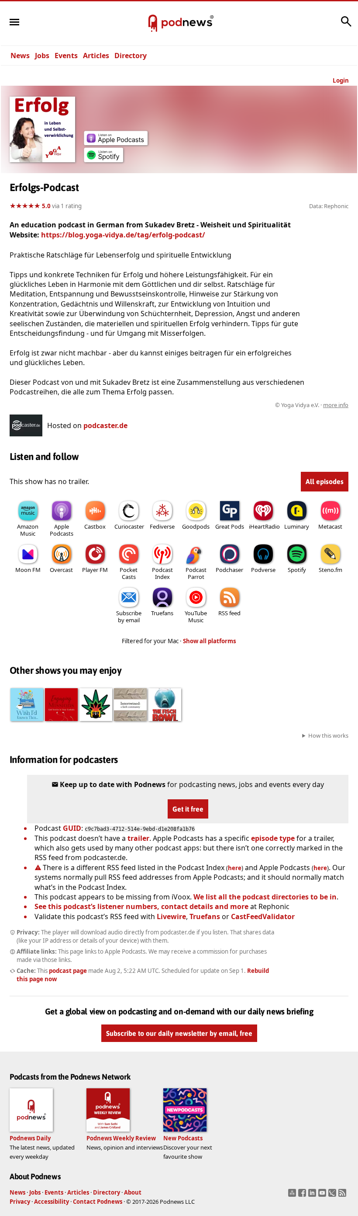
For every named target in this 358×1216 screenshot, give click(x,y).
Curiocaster (129, 526)
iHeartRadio (264, 526)
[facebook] (303, 1195)
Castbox (95, 526)
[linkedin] (313, 1195)
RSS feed (229, 613)
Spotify (297, 570)
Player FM (95, 570)
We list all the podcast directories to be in (265, 897)
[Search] (346, 26)
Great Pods (229, 526)
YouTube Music (196, 616)
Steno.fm (330, 570)
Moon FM (28, 570)
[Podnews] (153, 24)
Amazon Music (27, 530)
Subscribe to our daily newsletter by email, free (179, 1033)
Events (66, 55)
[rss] (343, 1195)
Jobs (42, 55)
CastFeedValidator (263, 916)
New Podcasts (183, 1138)
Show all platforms (209, 641)
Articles (96, 55)
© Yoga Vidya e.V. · (311, 405)
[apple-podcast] (116, 142)
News (20, 55)
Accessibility (51, 1202)
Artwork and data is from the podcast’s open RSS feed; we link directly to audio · (210, 405)
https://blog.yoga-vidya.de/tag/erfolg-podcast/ (123, 235)
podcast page (68, 971)
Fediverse (162, 526)
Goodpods (196, 526)
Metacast (330, 526)
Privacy (20, 1202)
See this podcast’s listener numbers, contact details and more (141, 906)
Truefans (162, 613)
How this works (328, 735)
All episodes (325, 481)
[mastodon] (293, 1195)
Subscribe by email (128, 616)
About (132, 1192)
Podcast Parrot (196, 573)
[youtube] (323, 1195)
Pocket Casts (129, 573)
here (234, 868)
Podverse (263, 570)
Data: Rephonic (328, 206)
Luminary (296, 526)
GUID (72, 828)
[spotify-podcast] (103, 159)
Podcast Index (162, 573)
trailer (138, 838)
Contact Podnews (97, 1202)
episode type (273, 838)
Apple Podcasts (61, 530)
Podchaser (229, 570)
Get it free (187, 809)
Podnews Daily (30, 1138)
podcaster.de (105, 425)
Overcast (61, 570)
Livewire (171, 916)
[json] (333, 1195)
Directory (130, 55)
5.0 (46, 206)
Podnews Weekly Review (121, 1138)
